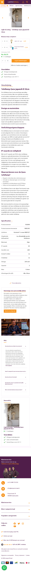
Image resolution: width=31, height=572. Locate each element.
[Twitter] (19, 524)
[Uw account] (23, 2)
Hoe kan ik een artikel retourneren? (13, 346)
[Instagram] (23, 524)
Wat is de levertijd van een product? (13, 389)
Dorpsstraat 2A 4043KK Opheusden (13, 495)
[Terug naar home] (8, 6)
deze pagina (9, 365)
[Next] (28, 18)
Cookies (28, 555)
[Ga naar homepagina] (14, 2)
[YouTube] (15, 526)
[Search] (27, 2)
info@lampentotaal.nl (13, 488)
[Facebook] (15, 524)
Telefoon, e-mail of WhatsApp (10, 464)
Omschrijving (6, 85)
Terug (3, 5)
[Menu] (2, 2)
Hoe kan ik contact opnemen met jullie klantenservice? (14, 383)
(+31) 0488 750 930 (13, 482)
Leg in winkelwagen (21, 60)
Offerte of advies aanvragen (19, 65)
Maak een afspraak (10, 311)
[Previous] (2, 18)
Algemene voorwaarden (7, 555)
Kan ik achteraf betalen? (11, 377)
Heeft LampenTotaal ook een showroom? (15, 371)
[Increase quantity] (8, 61)
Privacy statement (19, 555)
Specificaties (6, 221)
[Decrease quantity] (2, 61)
